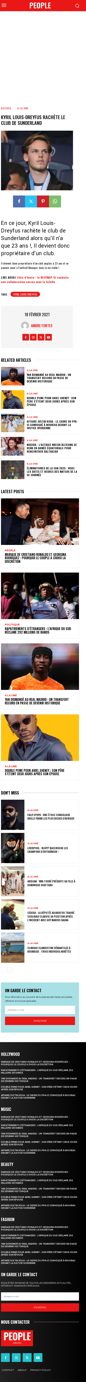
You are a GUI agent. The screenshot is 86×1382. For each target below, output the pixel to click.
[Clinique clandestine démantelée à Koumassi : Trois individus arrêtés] (12, 948)
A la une (22, 108)
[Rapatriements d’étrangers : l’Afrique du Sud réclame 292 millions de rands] (40, 596)
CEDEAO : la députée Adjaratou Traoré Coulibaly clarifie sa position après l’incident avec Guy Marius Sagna (50, 916)
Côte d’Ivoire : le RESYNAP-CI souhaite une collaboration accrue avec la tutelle (35, 279)
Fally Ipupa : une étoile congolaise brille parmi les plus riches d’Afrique (50, 816)
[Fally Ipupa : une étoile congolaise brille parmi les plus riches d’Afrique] (12, 815)
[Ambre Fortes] (26, 326)
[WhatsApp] (55, 201)
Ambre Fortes (41, 325)
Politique (12, 624)
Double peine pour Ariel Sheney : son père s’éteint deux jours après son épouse (51, 401)
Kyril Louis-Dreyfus (25, 294)
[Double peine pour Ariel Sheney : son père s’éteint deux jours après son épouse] (12, 399)
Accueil (6, 108)
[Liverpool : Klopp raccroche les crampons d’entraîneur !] (12, 848)
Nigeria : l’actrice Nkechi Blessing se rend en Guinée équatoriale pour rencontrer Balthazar (52, 448)
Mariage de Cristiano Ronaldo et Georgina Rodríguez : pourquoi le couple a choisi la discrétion (35, 558)
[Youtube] (48, 337)
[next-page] (9, 970)
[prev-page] (3, 970)
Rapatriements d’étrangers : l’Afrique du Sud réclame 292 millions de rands (38, 630)
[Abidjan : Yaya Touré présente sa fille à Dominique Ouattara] (12, 881)
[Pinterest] (43, 201)
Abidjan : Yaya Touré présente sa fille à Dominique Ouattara (51, 883)
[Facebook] (19, 201)
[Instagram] (33, 337)
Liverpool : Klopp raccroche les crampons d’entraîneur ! (47, 850)
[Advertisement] (43, 56)
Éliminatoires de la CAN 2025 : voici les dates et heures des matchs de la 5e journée (52, 471)
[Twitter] (31, 201)
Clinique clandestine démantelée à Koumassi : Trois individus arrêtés (49, 949)
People (10, 550)
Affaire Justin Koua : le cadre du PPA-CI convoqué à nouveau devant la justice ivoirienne (52, 424)
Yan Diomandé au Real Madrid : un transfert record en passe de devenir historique (49, 377)
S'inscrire (40, 1020)
